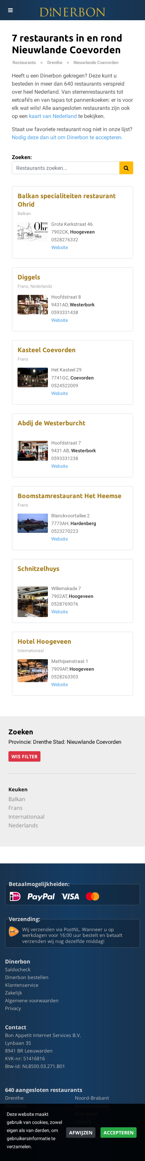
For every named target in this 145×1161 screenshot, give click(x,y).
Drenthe (54, 62)
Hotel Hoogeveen (44, 641)
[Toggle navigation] (10, 10)
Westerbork (82, 305)
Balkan (16, 799)
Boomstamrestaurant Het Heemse (69, 495)
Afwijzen (80, 1132)
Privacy (13, 1008)
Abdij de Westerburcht (51, 423)
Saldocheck (17, 969)
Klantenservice (21, 985)
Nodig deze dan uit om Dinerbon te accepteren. (67, 137)
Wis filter (24, 756)
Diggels (29, 277)
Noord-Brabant (92, 1098)
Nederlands (23, 825)
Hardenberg (83, 523)
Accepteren (119, 1132)
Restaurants (24, 62)
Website (59, 247)
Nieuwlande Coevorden (96, 62)
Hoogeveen (82, 232)
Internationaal (26, 816)
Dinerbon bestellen (27, 977)
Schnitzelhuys (38, 568)
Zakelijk (13, 992)
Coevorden (82, 378)
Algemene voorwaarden (32, 1000)
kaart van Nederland (53, 116)
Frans (15, 808)
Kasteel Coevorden (47, 350)
